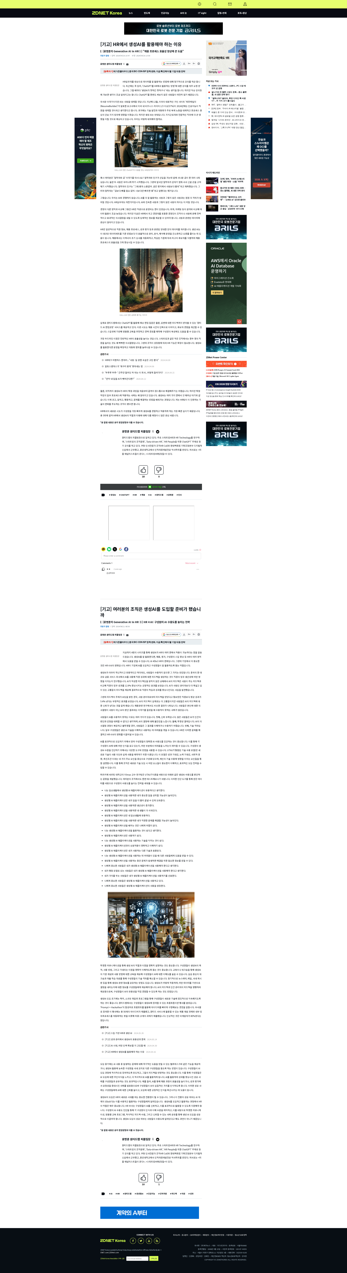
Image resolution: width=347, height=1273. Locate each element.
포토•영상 (242, 13)
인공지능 (165, 13)
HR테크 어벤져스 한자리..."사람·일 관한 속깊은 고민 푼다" (132, 360)
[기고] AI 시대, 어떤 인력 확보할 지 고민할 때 (125, 1045)
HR (135, 494)
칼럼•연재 (221, 13)
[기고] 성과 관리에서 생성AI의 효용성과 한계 (125, 1039)
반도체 (147, 13)
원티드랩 (159, 494)
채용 (143, 494)
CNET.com (104, 1252)
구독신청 (154, 1258)
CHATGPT (125, 494)
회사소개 (176, 1235)
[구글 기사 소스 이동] (171, 64)
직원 (183, 1193)
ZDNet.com (114, 1252)
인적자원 (163, 1193)
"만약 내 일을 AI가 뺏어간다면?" (120, 378)
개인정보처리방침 (217, 1235)
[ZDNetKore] (110, 7)
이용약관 (229, 1235)
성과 (191, 1193)
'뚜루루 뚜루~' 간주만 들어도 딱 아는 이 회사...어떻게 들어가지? (134, 372)
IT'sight (202, 13)
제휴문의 (206, 1235)
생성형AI (139, 1193)
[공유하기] (184, 64)
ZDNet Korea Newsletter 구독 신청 (112, 1258)
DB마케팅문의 (195, 1235)
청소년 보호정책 (241, 1235)
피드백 (174, 1193)
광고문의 (185, 1235)
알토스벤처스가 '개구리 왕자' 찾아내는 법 (124, 366)
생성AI (113, 494)
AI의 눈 (183, 13)
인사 (180, 494)
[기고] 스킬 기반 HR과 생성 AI (118, 1033)
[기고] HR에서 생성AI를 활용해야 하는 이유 (124, 1051)
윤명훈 (170, 494)
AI (151, 494)
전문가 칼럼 (104, 55)
